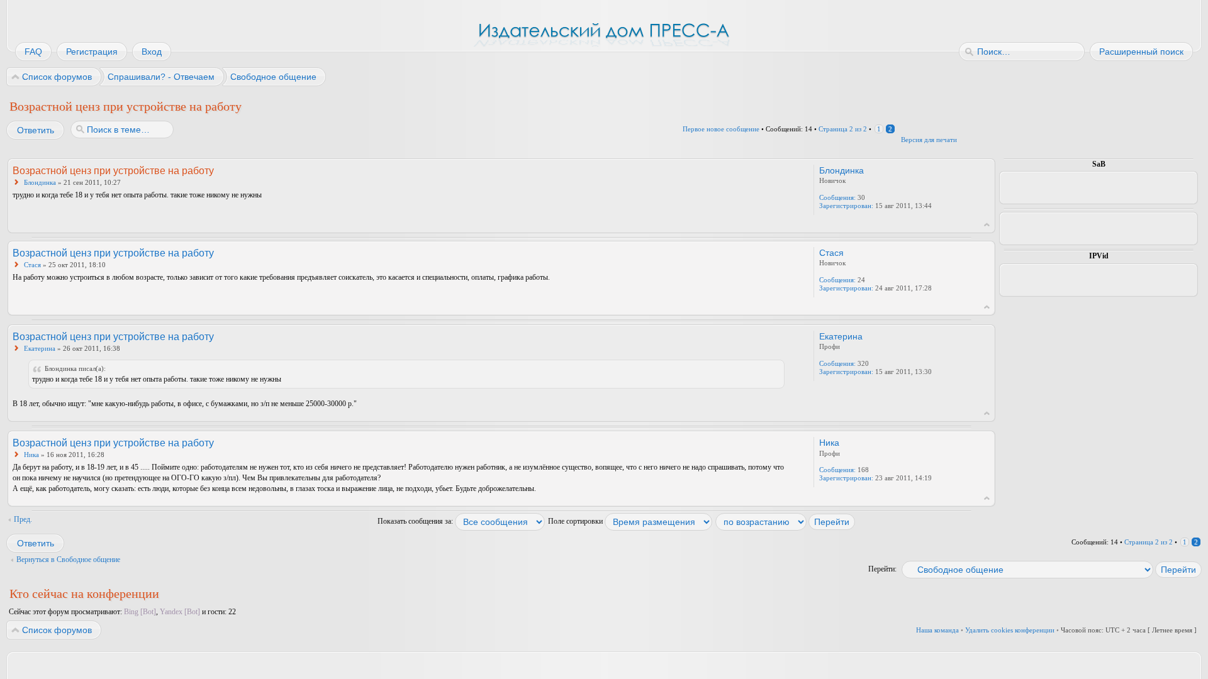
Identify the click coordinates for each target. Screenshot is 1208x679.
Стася (32, 264)
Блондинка (40, 182)
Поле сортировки (576, 521)
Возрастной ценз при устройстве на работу (125, 106)
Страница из (843, 129)
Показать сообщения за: (416, 521)
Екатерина (39, 348)
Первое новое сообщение (721, 129)
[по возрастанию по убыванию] (785, 521)
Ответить (35, 130)
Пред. (23, 519)
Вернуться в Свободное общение (68, 559)
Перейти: (882, 569)
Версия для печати (929, 139)
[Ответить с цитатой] (751, 169)
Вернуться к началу (986, 224)
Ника (31, 454)
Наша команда (937, 630)
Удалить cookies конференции (1009, 630)
